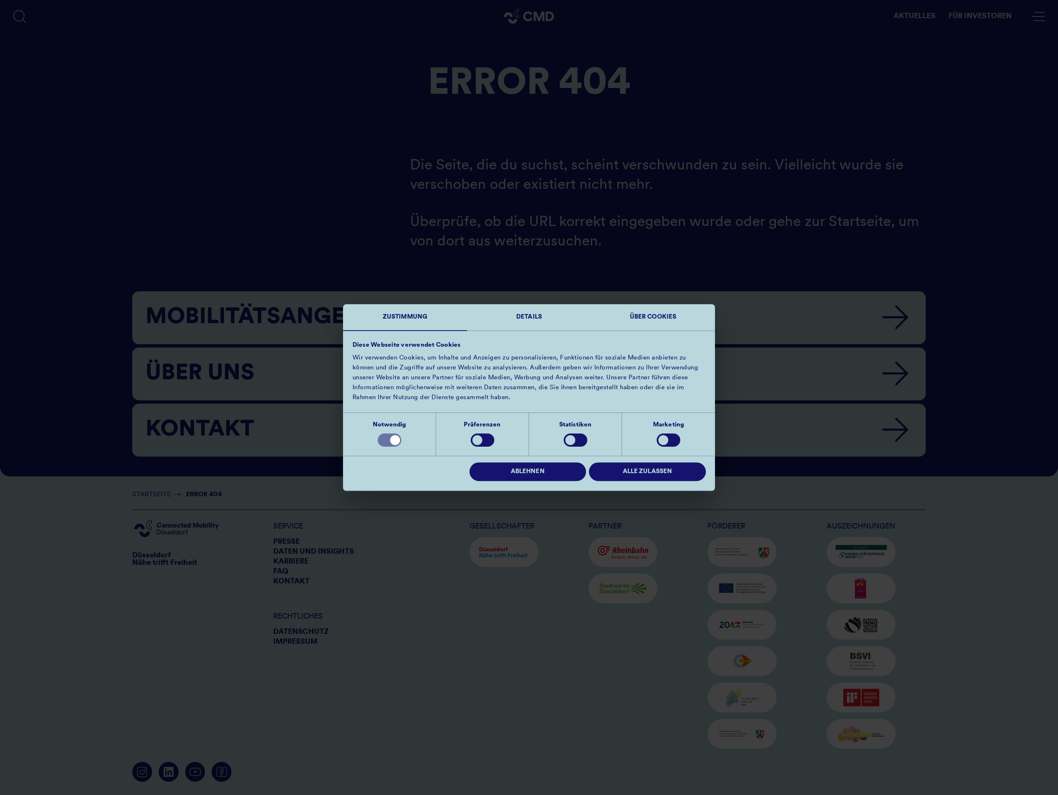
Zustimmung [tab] (405, 317)
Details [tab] (529, 317)
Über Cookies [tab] (653, 317)
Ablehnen (528, 472)
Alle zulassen (647, 472)
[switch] (482, 440)
